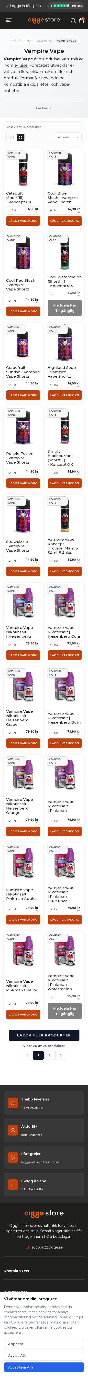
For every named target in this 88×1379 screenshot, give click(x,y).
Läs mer (42, 108)
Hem (30, 40)
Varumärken (45, 40)
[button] (68, 137)
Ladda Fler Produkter (44, 1035)
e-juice (21, 65)
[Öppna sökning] (73, 20)
